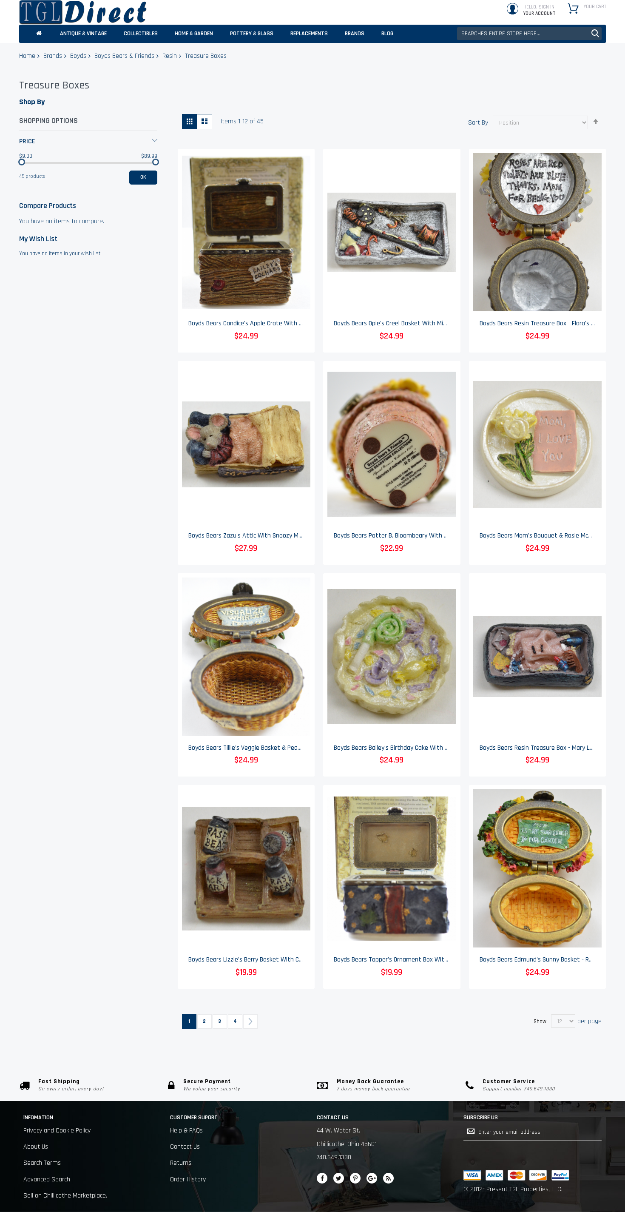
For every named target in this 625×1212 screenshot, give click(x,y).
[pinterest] (355, 1178)
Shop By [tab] (32, 102)
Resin (169, 55)
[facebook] (322, 1178)
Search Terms (42, 1162)
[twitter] (338, 1178)
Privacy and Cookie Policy (57, 1130)
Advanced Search (46, 1179)
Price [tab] (27, 141)
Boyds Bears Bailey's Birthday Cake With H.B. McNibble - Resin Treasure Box (435, 747)
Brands (52, 55)
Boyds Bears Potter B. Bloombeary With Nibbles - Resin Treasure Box (427, 535)
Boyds (78, 55)
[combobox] (529, 33)
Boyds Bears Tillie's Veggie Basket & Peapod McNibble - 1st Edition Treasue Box (295, 747)
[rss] (388, 1178)
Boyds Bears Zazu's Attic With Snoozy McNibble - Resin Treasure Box (281, 535)
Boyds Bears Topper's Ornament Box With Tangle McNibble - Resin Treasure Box (442, 959)
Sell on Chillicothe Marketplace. (65, 1195)
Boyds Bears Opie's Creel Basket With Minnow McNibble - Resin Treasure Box (437, 323)
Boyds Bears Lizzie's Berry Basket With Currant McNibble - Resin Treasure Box (293, 959)
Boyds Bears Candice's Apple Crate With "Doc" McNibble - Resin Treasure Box (292, 323)
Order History (188, 1179)
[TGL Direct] (83, 12)
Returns (180, 1162)
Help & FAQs (186, 1130)
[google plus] (371, 1178)
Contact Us (185, 1146)
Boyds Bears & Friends (124, 55)
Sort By (478, 122)
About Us (35, 1146)
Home (27, 55)
